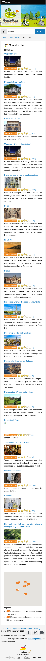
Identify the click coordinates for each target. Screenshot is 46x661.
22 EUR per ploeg (11, 159)
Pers (9, 628)
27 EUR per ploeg (11, 68)
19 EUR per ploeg (11, 97)
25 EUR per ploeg (11, 348)
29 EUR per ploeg (11, 254)
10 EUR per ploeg (11, 457)
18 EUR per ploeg (11, 511)
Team (3, 628)
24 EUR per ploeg (11, 190)
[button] (24, 586)
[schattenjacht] (11, 15)
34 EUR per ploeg (11, 221)
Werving (36, 628)
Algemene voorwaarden (22, 628)
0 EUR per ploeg (10, 435)
